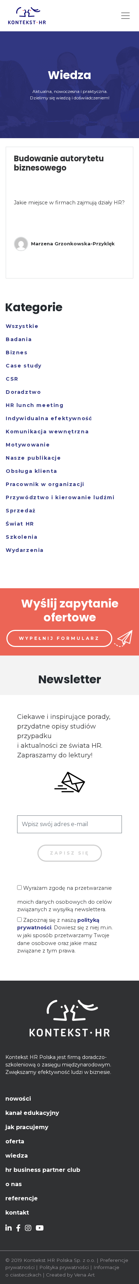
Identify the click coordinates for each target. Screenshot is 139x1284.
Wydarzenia (25, 550)
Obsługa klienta (31, 471)
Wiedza (16, 1155)
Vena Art (84, 1275)
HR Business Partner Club (42, 1169)
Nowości (18, 1098)
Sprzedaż (21, 510)
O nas (13, 1184)
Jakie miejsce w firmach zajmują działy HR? (69, 202)
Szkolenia (21, 537)
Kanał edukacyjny (32, 1113)
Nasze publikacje (33, 458)
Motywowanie (28, 445)
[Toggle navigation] (125, 15)
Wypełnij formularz (59, 638)
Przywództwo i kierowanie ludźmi (60, 497)
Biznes (17, 352)
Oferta (14, 1141)
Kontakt (17, 1212)
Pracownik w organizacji (45, 484)
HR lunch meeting (35, 405)
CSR (12, 379)
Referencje (21, 1198)
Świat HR (20, 524)
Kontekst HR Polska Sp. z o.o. (59, 1260)
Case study (24, 365)
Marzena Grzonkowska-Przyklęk (73, 243)
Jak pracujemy (26, 1127)
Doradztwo (23, 392)
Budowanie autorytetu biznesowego (59, 163)
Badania (19, 339)
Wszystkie (22, 326)
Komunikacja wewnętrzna (47, 431)
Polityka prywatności (64, 1267)
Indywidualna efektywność (49, 418)
